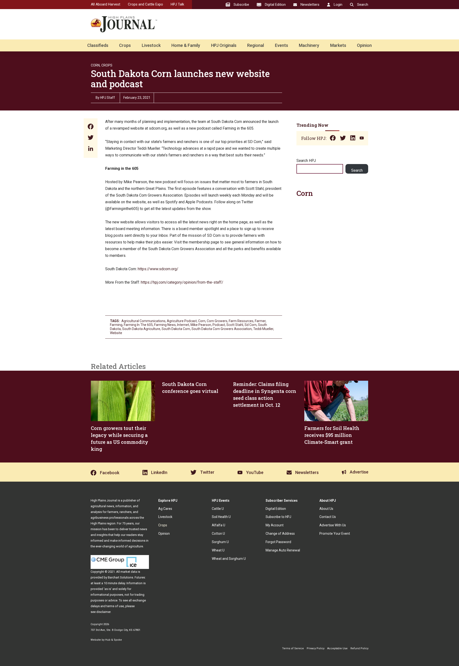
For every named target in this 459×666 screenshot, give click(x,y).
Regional (255, 45)
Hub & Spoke (113, 639)
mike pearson (201, 325)
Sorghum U (220, 542)
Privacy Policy (315, 648)
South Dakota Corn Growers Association (221, 329)
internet (183, 325)
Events (281, 45)
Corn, (95, 65)
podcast (219, 325)
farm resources (241, 321)
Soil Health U (221, 517)
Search (357, 170)
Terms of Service (293, 648)
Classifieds (97, 45)
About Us (326, 509)
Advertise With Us (332, 525)
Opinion (364, 45)
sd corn (251, 325)
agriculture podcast (182, 321)
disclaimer (103, 612)
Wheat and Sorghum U (229, 559)
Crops (125, 45)
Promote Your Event (334, 533)
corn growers (217, 321)
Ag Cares (165, 509)
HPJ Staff (107, 97)
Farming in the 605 (138, 325)
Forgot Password (278, 542)
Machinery (309, 45)
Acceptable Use (337, 648)
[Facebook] (90, 127)
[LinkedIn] (90, 149)
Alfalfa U (218, 525)
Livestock (151, 45)
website (116, 333)
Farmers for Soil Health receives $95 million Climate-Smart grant (331, 435)
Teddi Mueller (263, 329)
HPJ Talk (177, 4)
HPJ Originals (223, 45)
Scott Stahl (234, 325)
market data (128, 571)
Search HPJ (306, 160)
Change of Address (280, 533)
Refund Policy (359, 648)
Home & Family (185, 45)
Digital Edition (276, 509)
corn (201, 321)
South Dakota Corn (176, 329)
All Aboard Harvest (105, 4)
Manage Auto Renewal (283, 550)
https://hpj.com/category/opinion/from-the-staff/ (182, 282)
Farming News (165, 325)
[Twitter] (90, 138)
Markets (338, 45)
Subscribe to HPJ (278, 517)
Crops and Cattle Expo (145, 4)
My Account (275, 525)
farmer (260, 321)
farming (116, 325)
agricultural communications (143, 321)
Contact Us (327, 517)
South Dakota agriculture (141, 329)
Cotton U (218, 533)
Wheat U (218, 550)
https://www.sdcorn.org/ (158, 269)
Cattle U (218, 509)
